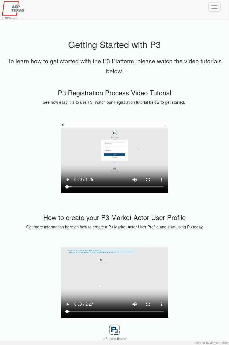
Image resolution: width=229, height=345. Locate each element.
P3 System (28, 10)
